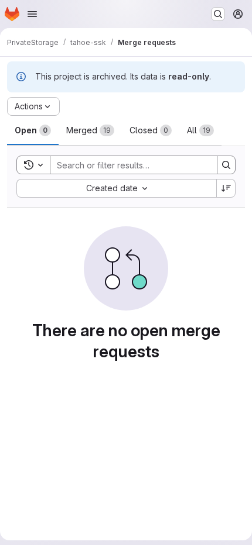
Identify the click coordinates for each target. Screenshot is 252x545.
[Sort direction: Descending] (226, 188)
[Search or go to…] (218, 14)
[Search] (226, 165)
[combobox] (116, 188)
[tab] (33, 130)
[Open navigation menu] (32, 14)
